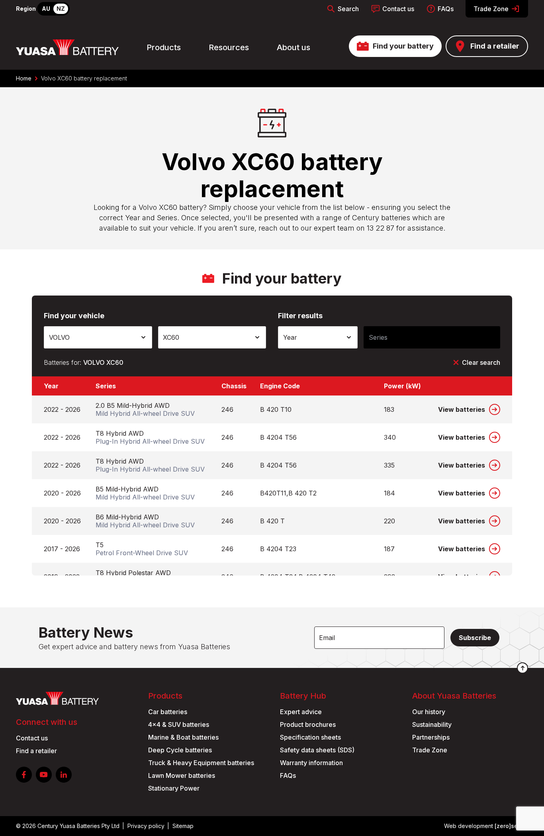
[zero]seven (511, 825)
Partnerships (431, 737)
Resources (229, 47)
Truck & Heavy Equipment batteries (201, 763)
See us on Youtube (44, 775)
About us (293, 47)
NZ (61, 8)
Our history (428, 712)
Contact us (398, 9)
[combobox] (98, 337)
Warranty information (311, 763)
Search (348, 9)
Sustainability (432, 724)
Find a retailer (494, 46)
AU (46, 8)
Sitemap (183, 825)
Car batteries (167, 712)
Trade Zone (491, 9)
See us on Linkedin (64, 775)
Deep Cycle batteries (180, 750)
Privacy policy (145, 825)
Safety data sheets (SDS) (317, 750)
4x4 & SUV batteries (178, 724)
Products (164, 47)
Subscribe (475, 638)
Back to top (522, 667)
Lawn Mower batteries (181, 775)
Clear (481, 362)
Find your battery (403, 46)
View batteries (461, 409)
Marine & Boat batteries (183, 737)
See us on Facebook (24, 775)
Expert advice (301, 712)
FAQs (446, 9)
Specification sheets (310, 737)
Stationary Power (174, 788)
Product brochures (308, 724)
